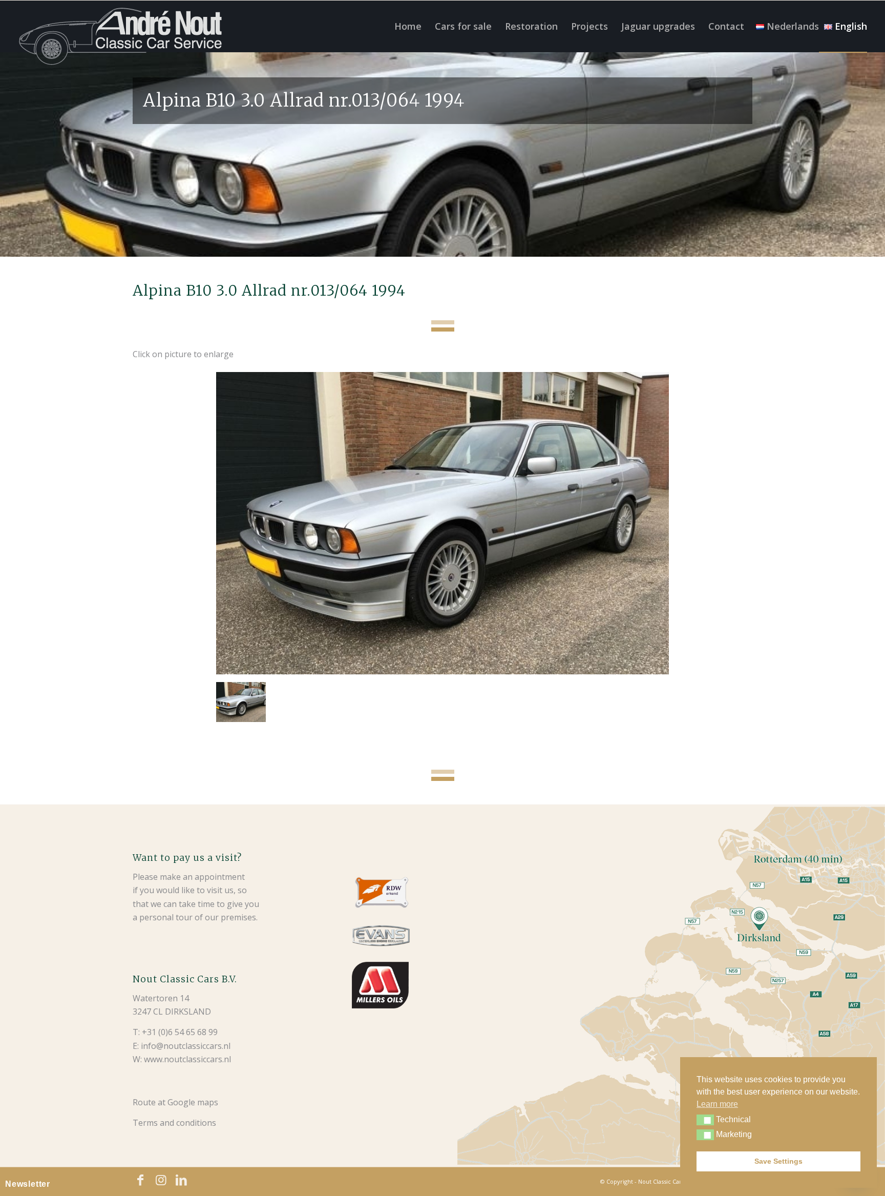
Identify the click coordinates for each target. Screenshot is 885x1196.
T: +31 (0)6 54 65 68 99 (175, 1032)
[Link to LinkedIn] (181, 1180)
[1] (442, 523)
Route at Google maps (175, 1102)
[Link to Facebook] (140, 1180)
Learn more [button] (717, 1104)
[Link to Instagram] (160, 1180)
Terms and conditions (174, 1122)
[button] (705, 1120)
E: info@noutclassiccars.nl (181, 1045)
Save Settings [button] (778, 1161)
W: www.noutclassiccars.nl (182, 1059)
